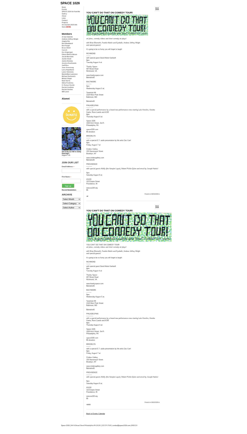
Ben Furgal (66, 46)
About (64, 16)
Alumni (66, 98)
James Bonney (67, 61)
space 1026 (70, 3)
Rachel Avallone (68, 87)
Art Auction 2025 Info (69, 25)
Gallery (64, 14)
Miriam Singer (67, 78)
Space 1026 (65, 425)
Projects (65, 22)
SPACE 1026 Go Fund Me (71, 12)
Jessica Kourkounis (69, 63)
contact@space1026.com (121, 425)
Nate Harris (66, 81)
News (64, 7)
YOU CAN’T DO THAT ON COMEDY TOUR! (109, 12)
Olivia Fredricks (67, 83)
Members (67, 34)
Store (66, 27)
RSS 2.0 (134, 425)
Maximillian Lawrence (70, 74)
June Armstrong (68, 67)
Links (64, 18)
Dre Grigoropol (67, 52)
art (87, 196)
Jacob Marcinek (67, 57)
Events (64, 9)
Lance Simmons (68, 72)
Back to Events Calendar (95, 414)
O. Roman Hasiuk (68, 85)
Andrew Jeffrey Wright (70, 39)
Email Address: (68, 167)
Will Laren (65, 92)
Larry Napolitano (68, 70)
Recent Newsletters (69, 190)
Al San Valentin (67, 37)
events (89, 404)
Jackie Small (66, 59)
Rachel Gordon (67, 89)
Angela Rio (66, 41)
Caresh (64, 50)
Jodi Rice (65, 65)
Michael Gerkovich (68, 76)
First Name (66, 177)
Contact (65, 20)
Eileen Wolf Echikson (69, 54)
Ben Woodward (67, 43)
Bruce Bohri (66, 48)
